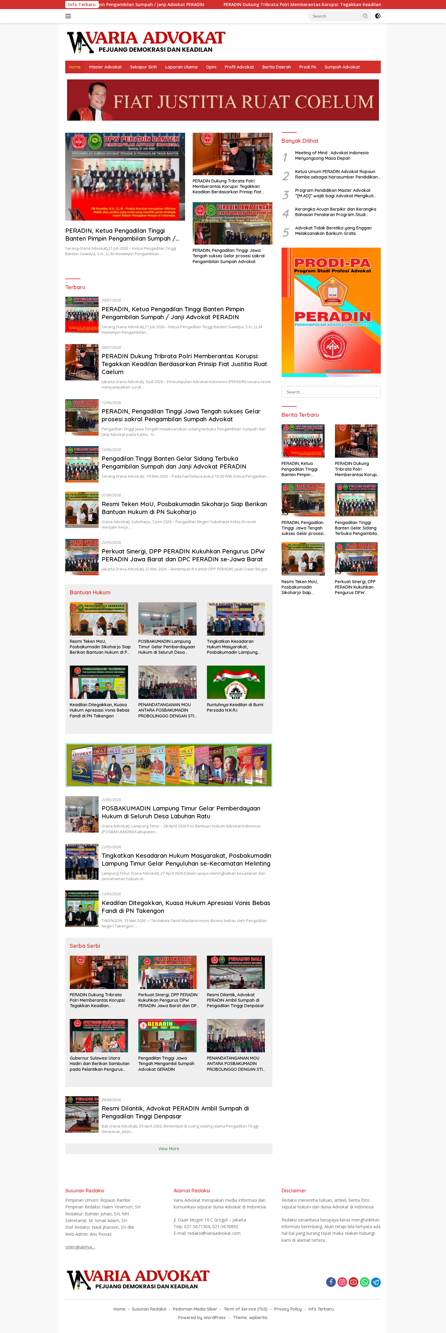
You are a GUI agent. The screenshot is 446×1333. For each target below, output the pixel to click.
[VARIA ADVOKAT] (146, 41)
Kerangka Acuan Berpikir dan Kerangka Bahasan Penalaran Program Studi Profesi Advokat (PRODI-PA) (335, 211)
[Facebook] (331, 1282)
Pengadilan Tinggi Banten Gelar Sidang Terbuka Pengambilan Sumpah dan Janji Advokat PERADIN (174, 462)
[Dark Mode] (378, 16)
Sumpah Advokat (342, 67)
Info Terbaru (321, 1309)
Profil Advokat (239, 67)
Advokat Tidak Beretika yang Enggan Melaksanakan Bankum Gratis (333, 230)
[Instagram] (342, 1282)
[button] (366, 16)
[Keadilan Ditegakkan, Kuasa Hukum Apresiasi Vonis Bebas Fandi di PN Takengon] (100, 684)
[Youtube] (353, 1282)
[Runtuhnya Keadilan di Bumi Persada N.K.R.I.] (237, 684)
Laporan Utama (181, 67)
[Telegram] (376, 1282)
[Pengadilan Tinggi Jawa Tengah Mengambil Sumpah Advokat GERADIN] (169, 1037)
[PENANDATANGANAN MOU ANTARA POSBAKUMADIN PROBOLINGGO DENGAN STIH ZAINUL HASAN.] (169, 684)
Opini (211, 67)
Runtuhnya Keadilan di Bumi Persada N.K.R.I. (235, 707)
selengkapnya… (80, 1247)
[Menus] (69, 16)
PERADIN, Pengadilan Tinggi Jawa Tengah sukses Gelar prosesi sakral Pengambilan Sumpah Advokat (229, 256)
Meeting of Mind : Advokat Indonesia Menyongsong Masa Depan (332, 155)
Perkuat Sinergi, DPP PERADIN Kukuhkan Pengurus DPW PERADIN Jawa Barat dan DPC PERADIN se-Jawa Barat (183, 555)
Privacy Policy (288, 1309)
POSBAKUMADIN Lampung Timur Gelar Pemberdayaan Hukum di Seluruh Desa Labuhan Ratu (166, 647)
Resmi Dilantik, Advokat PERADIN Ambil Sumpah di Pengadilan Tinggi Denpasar (235, 1000)
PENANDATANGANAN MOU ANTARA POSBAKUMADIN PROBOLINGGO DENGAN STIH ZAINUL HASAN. (167, 710)
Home (75, 67)
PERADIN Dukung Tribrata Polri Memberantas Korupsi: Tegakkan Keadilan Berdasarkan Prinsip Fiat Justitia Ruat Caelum (281, 4)
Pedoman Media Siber (195, 1309)
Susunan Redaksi (149, 1309)
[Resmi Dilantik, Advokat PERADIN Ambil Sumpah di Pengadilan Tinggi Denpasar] (237, 974)
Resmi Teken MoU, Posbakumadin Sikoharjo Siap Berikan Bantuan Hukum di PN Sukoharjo (184, 508)
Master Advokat (105, 67)
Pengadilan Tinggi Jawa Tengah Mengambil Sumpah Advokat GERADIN (166, 1063)
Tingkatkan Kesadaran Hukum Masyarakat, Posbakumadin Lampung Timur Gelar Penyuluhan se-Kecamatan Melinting (235, 647)
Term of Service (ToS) (246, 1309)
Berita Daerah (276, 67)
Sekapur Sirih (143, 67)
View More (168, 1148)
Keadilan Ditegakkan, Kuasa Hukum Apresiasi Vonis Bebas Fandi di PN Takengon (100, 710)
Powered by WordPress (202, 1317)
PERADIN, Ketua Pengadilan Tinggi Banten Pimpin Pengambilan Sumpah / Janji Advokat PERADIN (120, 238)
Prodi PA (307, 67)
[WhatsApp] (365, 1282)
